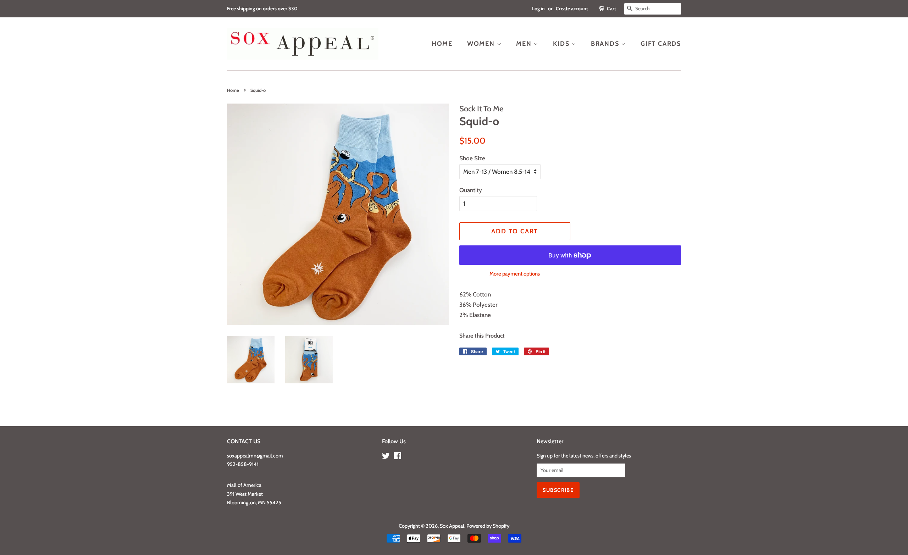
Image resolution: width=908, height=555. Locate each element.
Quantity (470, 190)
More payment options (514, 274)
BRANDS (606, 43)
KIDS (562, 43)
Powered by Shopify (487, 526)
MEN (524, 43)
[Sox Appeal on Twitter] (386, 457)
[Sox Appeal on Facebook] (397, 457)
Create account (572, 8)
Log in (538, 8)
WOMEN (482, 43)
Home (233, 90)
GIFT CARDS (661, 43)
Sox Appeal (452, 526)
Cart (611, 8)
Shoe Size (472, 158)
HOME (442, 43)
